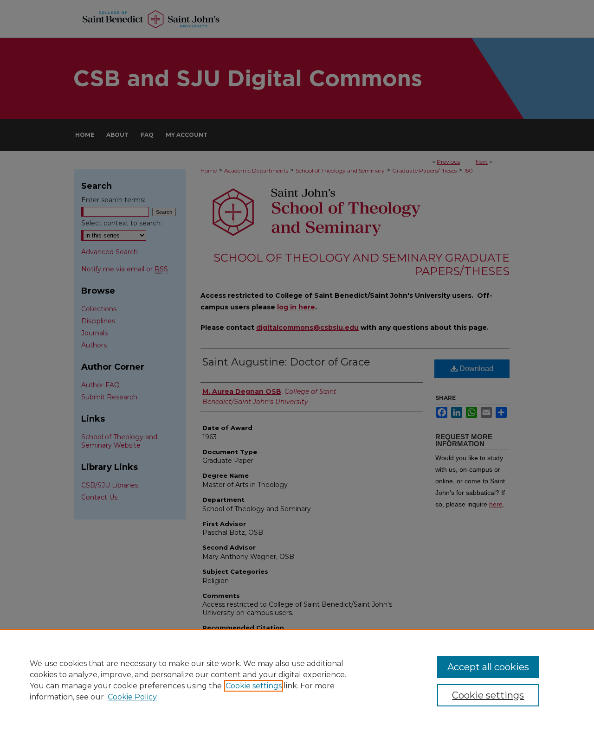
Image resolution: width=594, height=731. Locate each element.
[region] (297, 680)
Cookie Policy (132, 697)
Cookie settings (254, 685)
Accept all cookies (488, 667)
